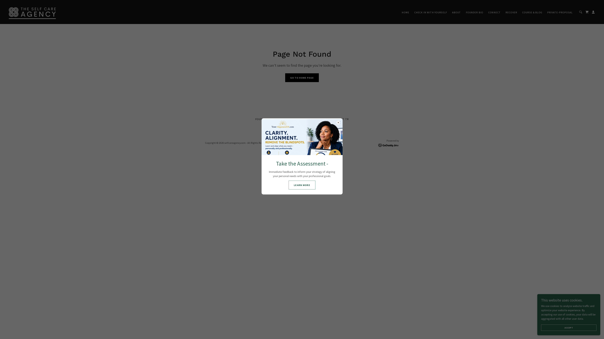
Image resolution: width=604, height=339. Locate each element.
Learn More (302, 185)
